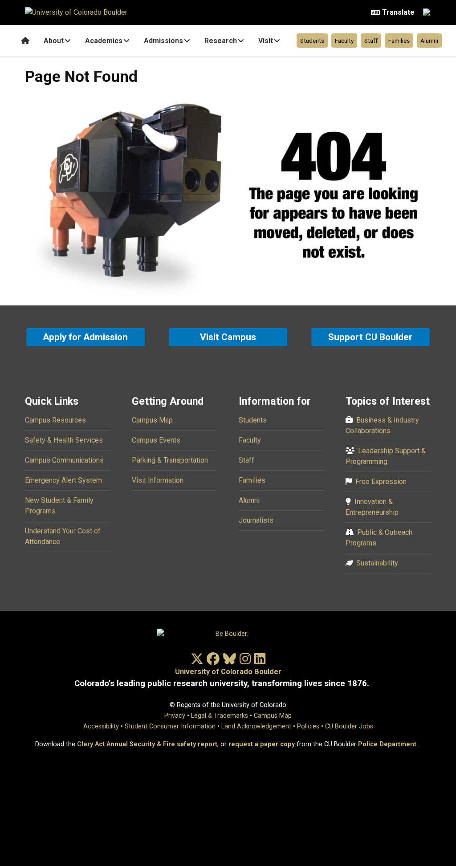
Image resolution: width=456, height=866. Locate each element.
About (54, 41)
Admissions (163, 41)
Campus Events (156, 440)
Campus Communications (64, 460)
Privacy (174, 716)
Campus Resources (55, 420)
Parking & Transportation (170, 460)
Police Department (387, 744)
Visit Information (157, 480)
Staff (371, 40)
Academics (103, 41)
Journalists (256, 520)
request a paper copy (261, 744)
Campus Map (152, 420)
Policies (308, 726)
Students (312, 40)
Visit (265, 41)
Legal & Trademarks (219, 716)
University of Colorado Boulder (228, 671)
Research (220, 41)
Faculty (344, 40)
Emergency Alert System (63, 480)
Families (399, 40)
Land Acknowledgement (256, 726)
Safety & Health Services (64, 440)
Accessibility (101, 726)
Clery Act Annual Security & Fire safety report (147, 744)
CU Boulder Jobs (349, 726)
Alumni (429, 40)
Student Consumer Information (170, 726)
